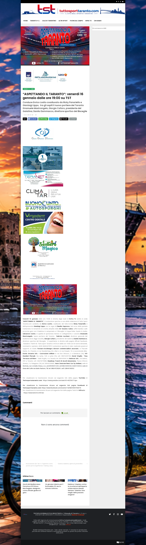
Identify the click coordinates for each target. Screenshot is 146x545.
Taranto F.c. (35, 21)
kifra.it (68, 524)
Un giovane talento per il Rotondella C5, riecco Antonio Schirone (54, 486)
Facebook (33, 119)
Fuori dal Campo (76, 21)
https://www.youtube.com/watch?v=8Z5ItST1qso (60, 380)
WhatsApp (44, 119)
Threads (64, 119)
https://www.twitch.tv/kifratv (34, 393)
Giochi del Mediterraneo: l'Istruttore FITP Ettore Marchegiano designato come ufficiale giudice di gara (32, 488)
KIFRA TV (88, 21)
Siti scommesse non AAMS (99, 28)
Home (25, 21)
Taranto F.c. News (29, 89)
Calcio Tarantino (49, 21)
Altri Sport (63, 21)
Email (74, 119)
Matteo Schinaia (78, 515)
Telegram (55, 119)
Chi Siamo (98, 21)
